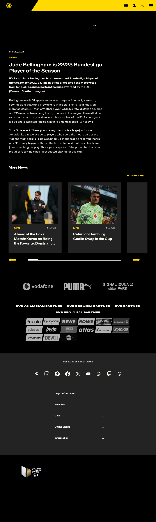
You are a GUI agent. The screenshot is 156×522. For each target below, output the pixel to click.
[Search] (142, 5)
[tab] (39, 307)
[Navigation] (151, 5)
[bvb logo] (9, 5)
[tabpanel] (78, 329)
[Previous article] (12, 260)
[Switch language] (126, 5)
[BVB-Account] (134, 5)
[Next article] (136, 260)
